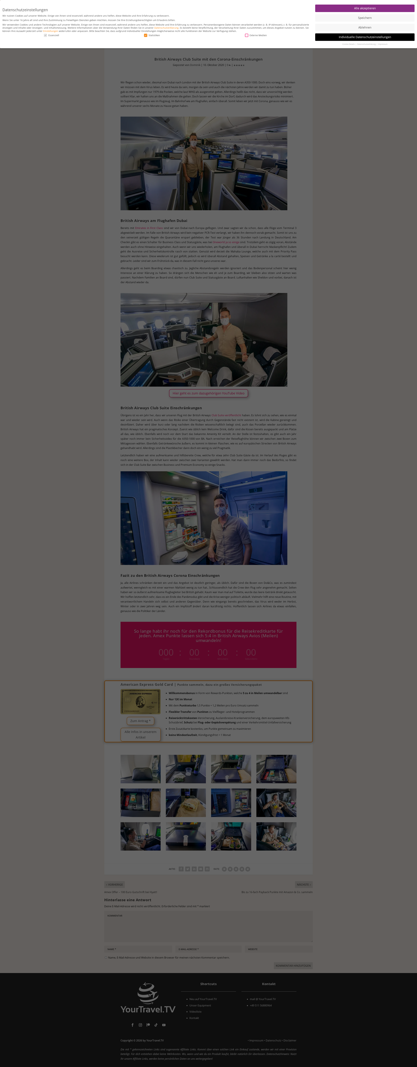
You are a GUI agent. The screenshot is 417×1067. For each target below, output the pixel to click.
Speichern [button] (365, 18)
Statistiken (154, 35)
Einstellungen (50, 31)
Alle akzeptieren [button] (365, 8)
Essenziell (53, 35)
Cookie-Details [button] (348, 44)
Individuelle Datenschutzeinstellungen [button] (365, 37)
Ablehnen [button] (364, 27)
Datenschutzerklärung (166, 27)
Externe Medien (258, 35)
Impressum (383, 44)
